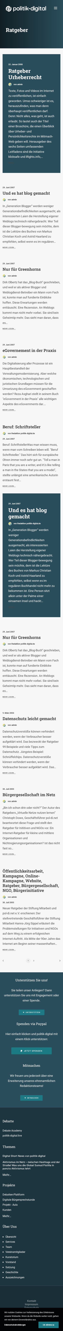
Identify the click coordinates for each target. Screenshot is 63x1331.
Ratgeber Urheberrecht (25, 74)
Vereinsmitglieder (15, 1251)
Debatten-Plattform (13, 1194)
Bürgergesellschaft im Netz (29, 794)
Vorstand (10, 1262)
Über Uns (10, 1226)
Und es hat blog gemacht (26, 193)
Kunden (7, 1209)
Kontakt (31, 1300)
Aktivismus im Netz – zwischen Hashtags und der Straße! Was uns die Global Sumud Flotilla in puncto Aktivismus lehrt (31, 1165)
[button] (55, 8)
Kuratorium (11, 1257)
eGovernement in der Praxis (29, 350)
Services (10, 1241)
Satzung (10, 1267)
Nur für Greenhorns (22, 269)
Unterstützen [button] (33, 1012)
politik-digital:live (12, 1135)
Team (8, 1246)
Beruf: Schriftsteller (22, 426)
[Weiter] (58, 962)
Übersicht (10, 1236)
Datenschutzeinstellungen (15, 1325)
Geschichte (11, 1272)
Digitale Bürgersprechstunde (19, 1199)
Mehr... (11, 163)
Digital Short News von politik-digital (24, 1155)
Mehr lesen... (9, 247)
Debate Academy (12, 1130)
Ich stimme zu (48, 1325)
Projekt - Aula (10, 1204)
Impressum (31, 1304)
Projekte (9, 1185)
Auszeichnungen (14, 1277)
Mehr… (7, 1174)
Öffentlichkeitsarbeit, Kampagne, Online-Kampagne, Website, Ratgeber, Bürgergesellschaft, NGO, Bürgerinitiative (31, 880)
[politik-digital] (26, 9)
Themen (9, 1147)
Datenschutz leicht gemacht (29, 718)
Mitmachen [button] (32, 1098)
